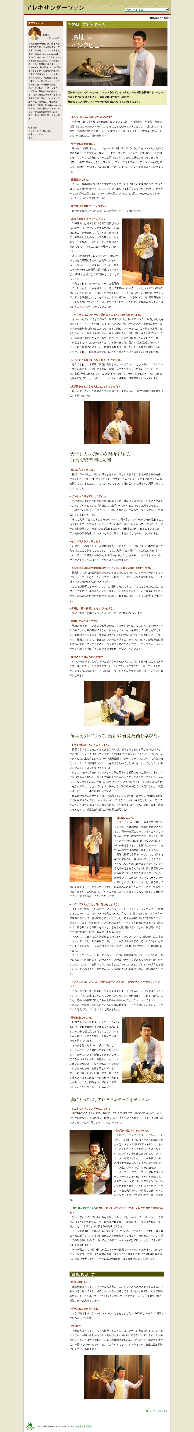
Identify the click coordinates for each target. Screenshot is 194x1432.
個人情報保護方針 (83, 1426)
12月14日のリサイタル (83, 1208)
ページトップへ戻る (158, 1411)
